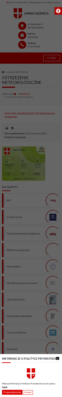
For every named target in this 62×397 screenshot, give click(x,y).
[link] (58, 11)
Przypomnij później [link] (12, 392)
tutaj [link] (4, 387)
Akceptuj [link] (27, 392)
